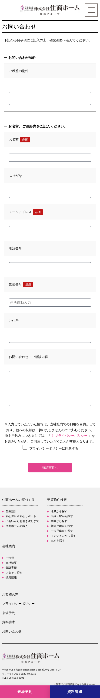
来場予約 (8, 613)
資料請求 (8, 622)
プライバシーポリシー (18, 603)
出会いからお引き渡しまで (22, 521)
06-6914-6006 (16, 678)
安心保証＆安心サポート (21, 516)
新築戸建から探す (62, 526)
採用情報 (11, 577)
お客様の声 (10, 594)
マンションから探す (63, 535)
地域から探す (59, 511)
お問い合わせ (12, 631)
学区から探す (59, 521)
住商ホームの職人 (17, 526)
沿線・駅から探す (62, 516)
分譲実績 (11, 567)
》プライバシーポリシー (69, 435)
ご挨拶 (10, 558)
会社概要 (11, 562)
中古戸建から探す (62, 531)
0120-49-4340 (28, 674)
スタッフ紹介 (14, 572)
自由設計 (11, 511)
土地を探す (58, 540)
